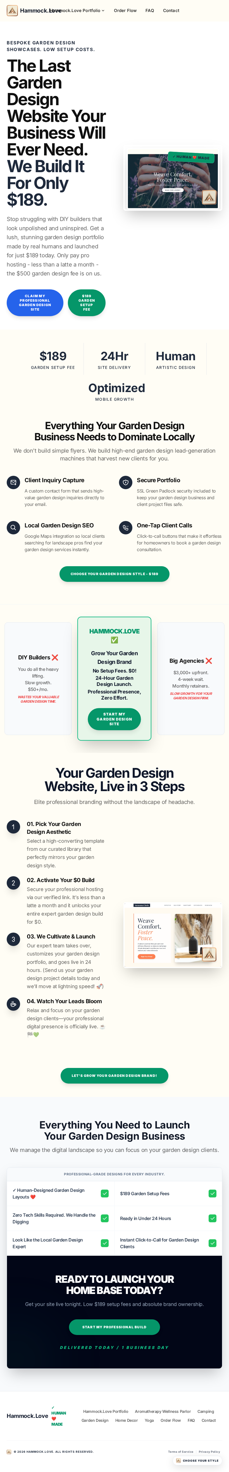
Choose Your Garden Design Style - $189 (115, 574)
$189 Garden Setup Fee (86, 302)
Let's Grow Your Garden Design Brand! (114, 1076)
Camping (205, 1411)
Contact (171, 10)
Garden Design (95, 1420)
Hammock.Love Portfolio (75, 10)
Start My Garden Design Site (114, 719)
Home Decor (126, 1420)
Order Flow (125, 10)
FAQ (149, 10)
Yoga (149, 1420)
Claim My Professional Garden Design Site (35, 302)
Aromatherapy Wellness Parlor (163, 1411)
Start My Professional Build (114, 1327)
